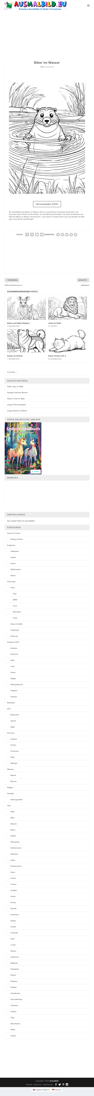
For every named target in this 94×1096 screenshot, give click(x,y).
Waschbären (15, 1024)
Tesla (15, 618)
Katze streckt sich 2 (57, 356)
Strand (13, 721)
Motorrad (14, 636)
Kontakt (29, 1085)
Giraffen (14, 890)
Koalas (13, 927)
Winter (13, 576)
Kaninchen (15, 915)
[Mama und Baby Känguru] (26, 308)
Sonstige (10, 793)
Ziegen (13, 1036)
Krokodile (14, 933)
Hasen (13, 896)
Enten (13, 860)
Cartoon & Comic (13, 533)
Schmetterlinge (16, 999)
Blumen (14, 781)
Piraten (13, 745)
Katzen (13, 921)
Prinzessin (15, 751)
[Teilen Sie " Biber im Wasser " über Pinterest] (32, 234)
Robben (14, 987)
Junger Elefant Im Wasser (17, 411)
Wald (12, 727)
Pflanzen (10, 769)
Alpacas (14, 824)
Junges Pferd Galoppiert (16, 405)
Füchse (13, 884)
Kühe (13, 939)
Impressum (37, 1085)
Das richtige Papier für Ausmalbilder (21, 521)
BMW (15, 600)
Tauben (13, 1011)
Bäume (13, 775)
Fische (13, 878)
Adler (13, 812)
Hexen (13, 672)
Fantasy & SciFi (13, 642)
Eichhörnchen (16, 848)
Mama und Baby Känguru (18, 323)
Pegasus (14, 691)
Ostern (13, 563)
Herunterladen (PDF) (47, 204)
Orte (9, 709)
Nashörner (15, 957)
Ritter (13, 757)
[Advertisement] (49, 33)
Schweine (14, 1005)
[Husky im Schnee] (26, 340)
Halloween (15, 551)
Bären (13, 830)
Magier (13, 678)
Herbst (13, 557)
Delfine (13, 836)
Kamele (14, 908)
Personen (11, 733)
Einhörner (14, 654)
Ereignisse (11, 545)
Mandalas (11, 703)
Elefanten (14, 854)
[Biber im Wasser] (47, 193)
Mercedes (17, 612)
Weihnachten (16, 569)
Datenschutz (48, 1085)
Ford (15, 606)
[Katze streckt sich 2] (67, 340)
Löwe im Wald (54, 323)
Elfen (13, 660)
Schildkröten (15, 993)
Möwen (13, 951)
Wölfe (13, 1030)
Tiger (13, 1017)
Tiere (42, 67)
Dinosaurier (15, 842)
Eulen (13, 872)
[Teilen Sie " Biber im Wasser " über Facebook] (27, 234)
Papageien (15, 969)
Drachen (14, 648)
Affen (13, 818)
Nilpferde (14, 963)
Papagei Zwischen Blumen (17, 392)
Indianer (14, 739)
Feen (13, 666)
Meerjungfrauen (17, 684)
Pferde (13, 975)
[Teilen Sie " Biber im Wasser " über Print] (41, 234)
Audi (14, 594)
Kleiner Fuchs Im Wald (15, 399)
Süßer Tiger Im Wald (15, 387)
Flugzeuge (15, 630)
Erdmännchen (16, 866)
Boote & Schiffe (17, 624)
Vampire (14, 697)
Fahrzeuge (11, 581)
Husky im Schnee (15, 356)
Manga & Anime (17, 539)
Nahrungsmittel (16, 800)
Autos (13, 588)
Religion (10, 787)
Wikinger (14, 763)
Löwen (13, 945)
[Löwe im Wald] (67, 308)
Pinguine (14, 981)
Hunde (13, 902)
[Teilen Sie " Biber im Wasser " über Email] (37, 234)
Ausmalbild (54, 1081)
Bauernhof (15, 715)
